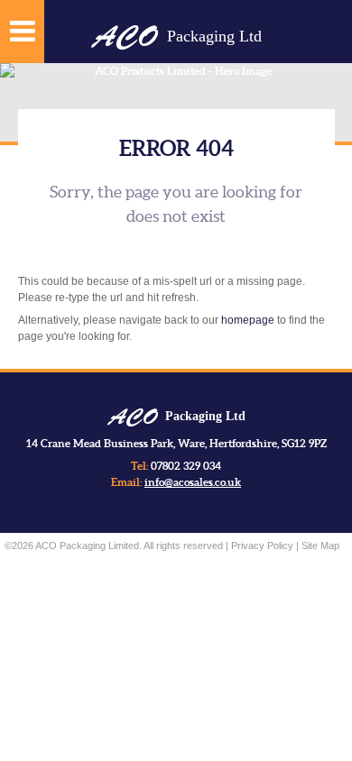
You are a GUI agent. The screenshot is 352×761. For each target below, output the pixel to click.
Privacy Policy (262, 545)
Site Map (320, 545)
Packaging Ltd (176, 36)
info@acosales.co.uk (192, 482)
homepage (247, 320)
